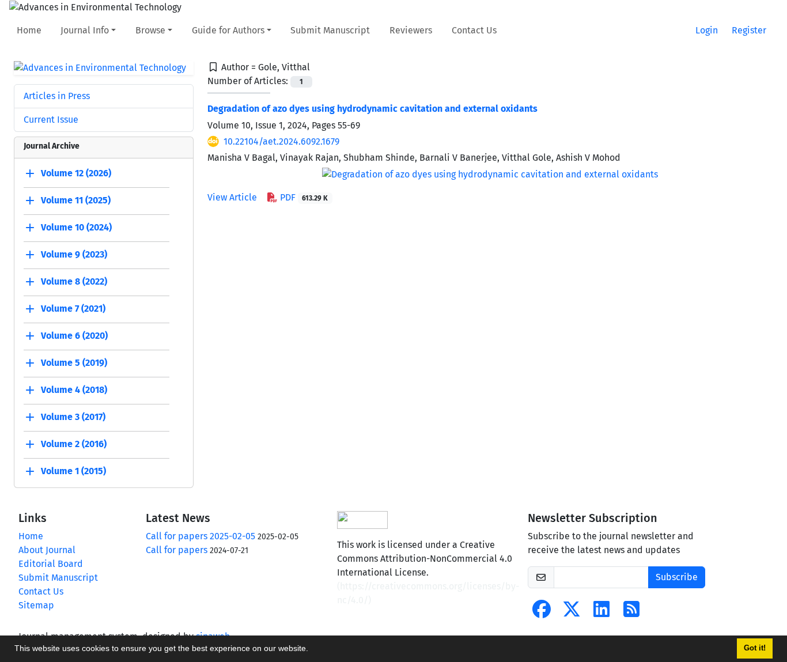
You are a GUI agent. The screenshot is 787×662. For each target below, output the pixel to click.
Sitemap (36, 605)
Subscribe (677, 577)
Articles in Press (57, 95)
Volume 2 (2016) (74, 444)
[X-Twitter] (571, 612)
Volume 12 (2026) (76, 173)
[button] (312, 650)
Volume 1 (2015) (73, 471)
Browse (150, 30)
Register (749, 30)
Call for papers (176, 549)
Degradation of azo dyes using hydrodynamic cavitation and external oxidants (372, 108)
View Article (232, 197)
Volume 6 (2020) (74, 336)
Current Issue (51, 119)
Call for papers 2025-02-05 (200, 536)
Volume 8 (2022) (74, 282)
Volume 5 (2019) (74, 363)
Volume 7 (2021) (73, 309)
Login (706, 30)
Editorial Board (50, 563)
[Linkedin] (601, 612)
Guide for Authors (228, 30)
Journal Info (84, 30)
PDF (303, 197)
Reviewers (410, 30)
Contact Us (474, 30)
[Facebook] (541, 612)
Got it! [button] (755, 648)
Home (29, 30)
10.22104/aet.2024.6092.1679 (281, 141)
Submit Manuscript (330, 30)
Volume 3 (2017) (73, 417)
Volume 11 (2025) (76, 200)
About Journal (46, 549)
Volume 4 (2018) (74, 390)
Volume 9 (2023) (74, 254)
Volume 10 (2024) (76, 227)
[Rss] (631, 612)
